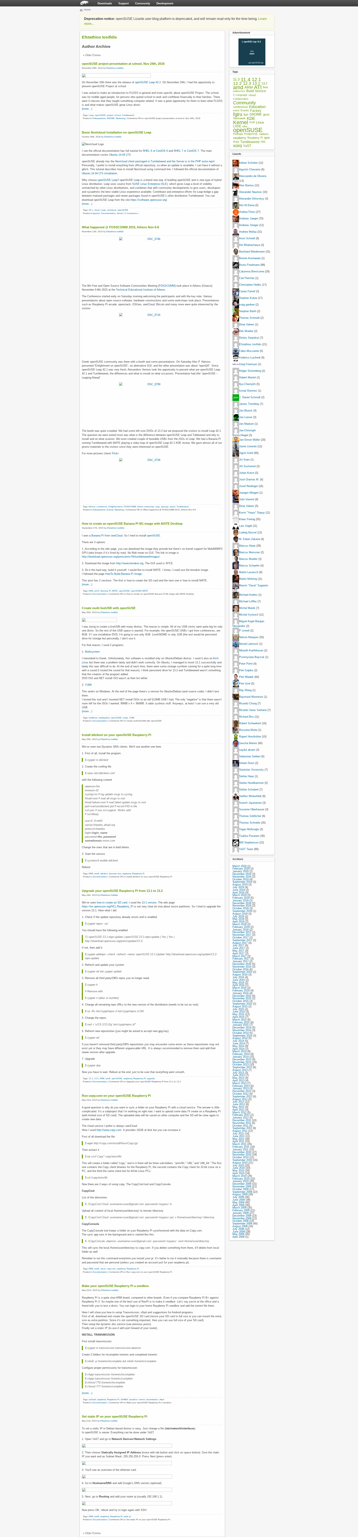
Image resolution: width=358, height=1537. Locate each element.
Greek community (145, 506)
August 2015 (240, 1006)
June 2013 (238, 1075)
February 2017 (241, 958)
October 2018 (240, 908)
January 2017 (240, 961)
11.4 (245, 79)
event (236, 110)
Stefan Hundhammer (251, 782)
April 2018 (238, 921)
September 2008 (242, 1223)
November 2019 (241, 876)
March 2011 (239, 1144)
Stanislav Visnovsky (251, 769)
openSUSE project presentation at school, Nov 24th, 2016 (123, 63)
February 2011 (240, 1146)
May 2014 (238, 1046)
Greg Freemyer (248, 364)
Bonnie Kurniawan (250, 258)
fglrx (237, 114)
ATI (258, 87)
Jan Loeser (245, 417)
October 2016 (240, 969)
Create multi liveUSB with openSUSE (108, 608)
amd (238, 87)
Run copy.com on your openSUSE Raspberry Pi (116, 1095)
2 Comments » (132, 213)
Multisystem (92, 651)
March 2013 (239, 1083)
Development (164, 3)
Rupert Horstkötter (250, 736)
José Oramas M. (249, 479)
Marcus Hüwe (247, 545)
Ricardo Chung (248, 703)
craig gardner (247, 304)
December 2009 (241, 1183)
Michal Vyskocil (248, 614)
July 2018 (238, 916)
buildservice (239, 91)
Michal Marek (247, 608)
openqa (164, 506)
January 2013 (240, 1088)
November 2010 (241, 1154)
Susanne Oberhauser (251, 809)
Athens (91, 506)
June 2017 (238, 948)
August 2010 (240, 1162)
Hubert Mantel (247, 377)
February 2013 (241, 1085)
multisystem (104, 718)
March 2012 (239, 1112)
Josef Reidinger (248, 486)
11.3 (236, 79)
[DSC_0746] (152, 259)
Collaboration (240, 99)
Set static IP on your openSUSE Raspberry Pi (114, 1416)
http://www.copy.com (109, 1130)
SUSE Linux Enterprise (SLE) (150, 183)
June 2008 (238, 1231)
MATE (115, 591)
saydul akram (247, 749)
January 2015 (240, 1024)
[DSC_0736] (152, 480)
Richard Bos (246, 716)
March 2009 (239, 1207)
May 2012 (238, 1107)
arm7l (96, 591)
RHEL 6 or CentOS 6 (155, 150)
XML (263, 142)
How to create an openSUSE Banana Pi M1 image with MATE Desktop (132, 523)
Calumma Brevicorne (251, 271)
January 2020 (240, 871)
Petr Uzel (244, 683)
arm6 (96, 873)
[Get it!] (251, 39)
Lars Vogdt (245, 525)
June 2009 (238, 1199)
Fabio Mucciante (249, 351)
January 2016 (240, 993)
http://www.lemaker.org (129, 563)
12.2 (237, 83)
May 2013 (238, 1077)
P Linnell (244, 630)
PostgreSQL (251, 134)
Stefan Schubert (249, 789)
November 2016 (241, 966)
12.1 (256, 79)
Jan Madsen (246, 424)
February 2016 (241, 990)
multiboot (93, 718)
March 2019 (239, 895)
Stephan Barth (247, 311)
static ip (127, 1516)
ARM (90, 591)
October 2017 (240, 937)
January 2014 (240, 1056)
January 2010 (240, 1181)
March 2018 (239, 924)
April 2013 (238, 1080)
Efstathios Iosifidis (114, 68)
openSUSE (100, 115)
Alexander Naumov (250, 192)
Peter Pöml (246, 663)
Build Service (256, 91)
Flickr (115, 453)
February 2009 (241, 1210)
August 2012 (240, 1099)
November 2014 (241, 1030)
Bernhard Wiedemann (252, 251)
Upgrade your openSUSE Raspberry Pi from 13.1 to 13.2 (122, 890)
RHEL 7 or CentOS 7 (186, 150)
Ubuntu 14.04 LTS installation (99, 173)
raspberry (126, 873)
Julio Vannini (246, 499)
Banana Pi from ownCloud (106, 535)
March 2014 (239, 1051)
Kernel (240, 122)
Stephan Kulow (248, 298)
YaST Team (246, 849)
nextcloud (111, 210)
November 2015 (241, 998)
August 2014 (240, 1038)
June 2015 (238, 1011)
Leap (91, 115)
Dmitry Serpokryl (249, 337)
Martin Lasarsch (248, 572)
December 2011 (241, 1120)
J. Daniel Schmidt (249, 397)
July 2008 (238, 1228)
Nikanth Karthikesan (251, 650)
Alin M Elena (246, 205)
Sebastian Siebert (249, 756)
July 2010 (238, 1165)
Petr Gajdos (246, 670)
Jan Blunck (246, 410)
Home (87, 9)
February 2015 (241, 1022)
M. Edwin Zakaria (249, 539)
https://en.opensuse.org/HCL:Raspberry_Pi (107, 906)
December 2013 (241, 1059)
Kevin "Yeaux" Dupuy (252, 512)
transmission (152, 1399)
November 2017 (241, 934)
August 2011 (239, 1130)
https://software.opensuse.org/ (149, 199)
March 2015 (239, 1019)
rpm (267, 138)
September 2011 (242, 1128)
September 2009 (242, 1191)
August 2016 (240, 974)
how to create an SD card (112, 902)
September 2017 (242, 940)
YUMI (88, 684)
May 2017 (238, 950)
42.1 (91, 210)
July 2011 (238, 1133)
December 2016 (241, 964)
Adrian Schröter (248, 163)
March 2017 (239, 956)
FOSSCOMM (167, 285)
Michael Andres (248, 594)
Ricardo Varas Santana (253, 710)
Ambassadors (98, 118)
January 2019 (240, 900)
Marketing (120, 118)
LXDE (237, 126)
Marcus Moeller (248, 558)
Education (257, 107)
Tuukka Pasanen (249, 835)
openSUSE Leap (107, 180)
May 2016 (238, 982)
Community (142, 3)
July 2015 (238, 1009)
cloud (96, 210)
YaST (247, 145)
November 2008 (241, 1218)
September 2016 (242, 971)
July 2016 (238, 977)
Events (110, 510)
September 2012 (242, 1096)
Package (238, 134)
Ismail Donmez (248, 390)
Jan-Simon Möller (249, 439)
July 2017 (238, 945)
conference (102, 506)
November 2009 (241, 1186)
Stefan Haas (246, 776)
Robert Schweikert (250, 723)
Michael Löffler (248, 601)
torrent (142, 1399)
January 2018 (240, 929)
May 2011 (238, 1138)
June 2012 (238, 1104)
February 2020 (241, 868)
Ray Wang (245, 690)
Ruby (236, 142)
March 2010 (239, 1175)
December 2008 (241, 1215)
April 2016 (238, 985)
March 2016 (239, 987)
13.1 (91, 1078)
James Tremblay (249, 404)
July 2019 (238, 887)
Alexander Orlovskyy (251, 198)
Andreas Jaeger (248, 218)
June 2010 (238, 1167)
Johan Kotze (246, 472)
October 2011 (240, 1125)
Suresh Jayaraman (250, 802)
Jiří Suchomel (247, 466)
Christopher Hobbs (250, 284)
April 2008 (238, 1236)
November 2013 (241, 1062)
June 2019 (238, 889)
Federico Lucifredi (249, 357)
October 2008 (240, 1220)
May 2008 (238, 1234)
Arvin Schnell (247, 238)
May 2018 (238, 918)
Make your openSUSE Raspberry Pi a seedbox (115, 1286)
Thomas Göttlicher (250, 816)
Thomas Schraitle (249, 822)
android (92, 1399)
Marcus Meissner (249, 552)
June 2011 (238, 1136)
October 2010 (240, 1157)
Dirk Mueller (246, 331)
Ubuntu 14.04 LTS (120, 154)
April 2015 (238, 1017)
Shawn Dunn (246, 763)
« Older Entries (92, 55)
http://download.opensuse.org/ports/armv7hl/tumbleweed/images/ (121, 556)
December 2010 (241, 1152)
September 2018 (242, 911)
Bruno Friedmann (249, 265)
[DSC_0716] (152, 335)
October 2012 (240, 1093)
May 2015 (238, 1014)
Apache (96, 213)
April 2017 (238, 953)
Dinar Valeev (246, 324)
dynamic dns (115, 873)
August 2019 (240, 884)
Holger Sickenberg (250, 371)
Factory (255, 110)
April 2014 (238, 1048)
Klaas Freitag (247, 519)
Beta (265, 87)
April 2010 (238, 1173)
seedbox (133, 1399)
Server (120, 213)
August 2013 (240, 1070)
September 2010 (242, 1160)
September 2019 (242, 881)
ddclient (104, 873)
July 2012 (238, 1101)
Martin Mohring (248, 578)
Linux (260, 122)
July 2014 (238, 1040)
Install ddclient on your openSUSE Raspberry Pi (116, 735)
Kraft (252, 122)
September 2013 (242, 1067)
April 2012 (238, 1109)
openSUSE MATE (139, 591)
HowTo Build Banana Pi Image (123, 573)
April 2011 (238, 1141)
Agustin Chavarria (249, 169)
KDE (251, 118)
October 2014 (240, 1032)
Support (123, 3)
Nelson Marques (249, 637)
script (125, 718)
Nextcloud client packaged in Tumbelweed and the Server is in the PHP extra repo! (165, 161)
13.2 (96, 1078)
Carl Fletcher (246, 278)
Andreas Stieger (248, 225)
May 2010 (238, 1170)
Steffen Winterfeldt (250, 796)
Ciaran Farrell (247, 291)
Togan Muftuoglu (249, 829)
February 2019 (241, 897)
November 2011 (241, 1122)
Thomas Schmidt (249, 318)
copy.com (111, 1269)
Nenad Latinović (248, 643)
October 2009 (240, 1189)
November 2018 (241, 905)
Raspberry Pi (138, 873)
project (110, 115)
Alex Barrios (246, 185)
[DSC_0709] (152, 404)
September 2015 (242, 1003)
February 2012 (241, 1114)
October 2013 (240, 1064)
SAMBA (124, 1399)
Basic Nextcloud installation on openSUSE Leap (116, 132)
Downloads (105, 3)
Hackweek (239, 118)
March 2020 (239, 866)
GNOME (111, 118)
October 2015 (240, 1001)
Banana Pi (106, 591)
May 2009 (238, 1202)
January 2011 (240, 1149)
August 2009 (240, 1194)
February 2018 (241, 926)
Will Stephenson (249, 842)
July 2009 (238, 1197)
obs (244, 126)
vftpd (161, 1399)
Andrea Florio (247, 212)
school (118, 115)
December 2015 (241, 995)
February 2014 (241, 1054)
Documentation (108, 213)
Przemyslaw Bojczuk (251, 657)
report (172, 506)
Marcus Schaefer (249, 565)
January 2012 (240, 1117)
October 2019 (240, 879)
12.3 (247, 83)
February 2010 (241, 1178)
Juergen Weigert (249, 492)
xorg (237, 145)
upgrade (151, 1078)
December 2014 (241, 1027)
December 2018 (241, 903)
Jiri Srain (244, 459)
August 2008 (240, 1226)
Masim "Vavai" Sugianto (253, 585)
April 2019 (238, 892)
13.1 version (149, 902)
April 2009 (238, 1205)
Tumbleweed (128, 115)
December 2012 (241, 1091)
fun (246, 114)
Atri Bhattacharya (249, 245)
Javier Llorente (248, 446)
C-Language (240, 95)
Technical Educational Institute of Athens (140, 289)
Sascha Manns (248, 743)
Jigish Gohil (246, 453)
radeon (263, 134)
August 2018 (240, 913)
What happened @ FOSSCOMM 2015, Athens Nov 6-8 (120, 227)
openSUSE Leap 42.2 (148, 82)
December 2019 (241, 874)
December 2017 (241, 932)
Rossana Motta (248, 729)
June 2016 (238, 979)
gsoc (266, 114)
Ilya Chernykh (247, 384)
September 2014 (242, 1035)
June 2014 (238, 1043)
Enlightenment (115, 506)
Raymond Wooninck (251, 696)
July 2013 (238, 1072)
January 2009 (240, 1213)
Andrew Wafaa (247, 231)
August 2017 (240, 942)
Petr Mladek (246, 676)
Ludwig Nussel (247, 532)
